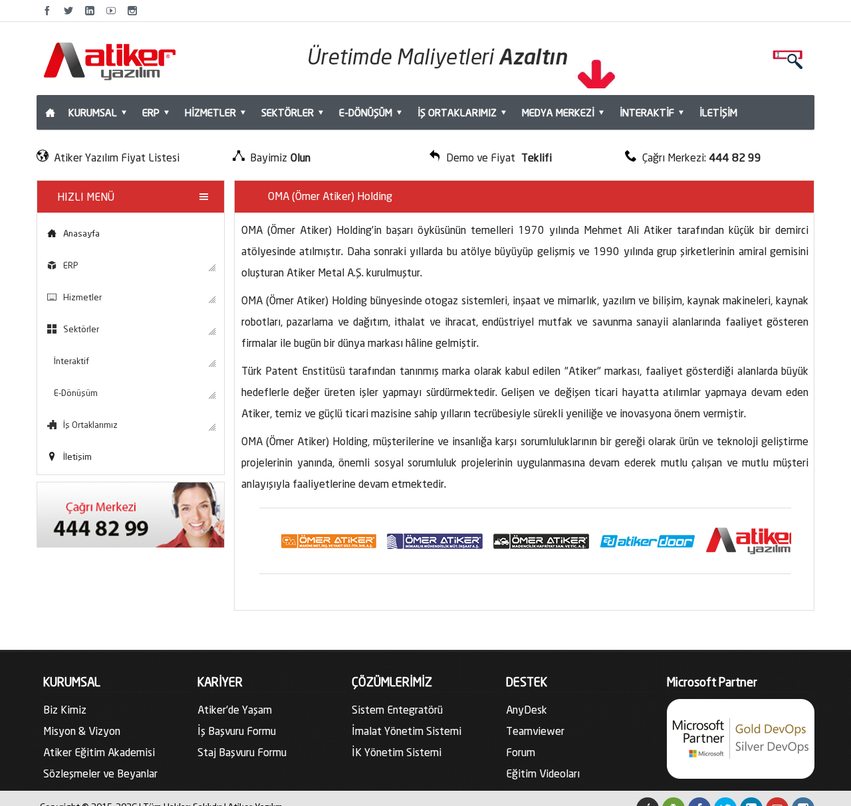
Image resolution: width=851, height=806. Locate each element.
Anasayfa (81, 233)
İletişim (77, 456)
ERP (151, 112)
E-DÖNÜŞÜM (365, 112)
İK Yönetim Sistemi (396, 752)
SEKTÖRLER (287, 112)
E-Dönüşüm (76, 392)
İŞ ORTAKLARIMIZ (457, 112)
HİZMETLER (210, 112)
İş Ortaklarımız (90, 424)
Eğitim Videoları (543, 773)
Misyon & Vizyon (81, 730)
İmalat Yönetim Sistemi (406, 730)
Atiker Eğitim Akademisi (99, 752)
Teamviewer (535, 730)
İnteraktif (71, 360)
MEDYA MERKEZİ (558, 112)
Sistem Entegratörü (397, 709)
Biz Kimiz (64, 709)
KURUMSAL (92, 112)
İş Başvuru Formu (236, 730)
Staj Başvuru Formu (242, 752)
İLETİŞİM (718, 112)
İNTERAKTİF (647, 112)
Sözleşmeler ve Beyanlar (100, 773)
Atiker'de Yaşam (234, 709)
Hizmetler (82, 297)
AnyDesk (526, 709)
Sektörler (81, 329)
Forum (520, 752)
